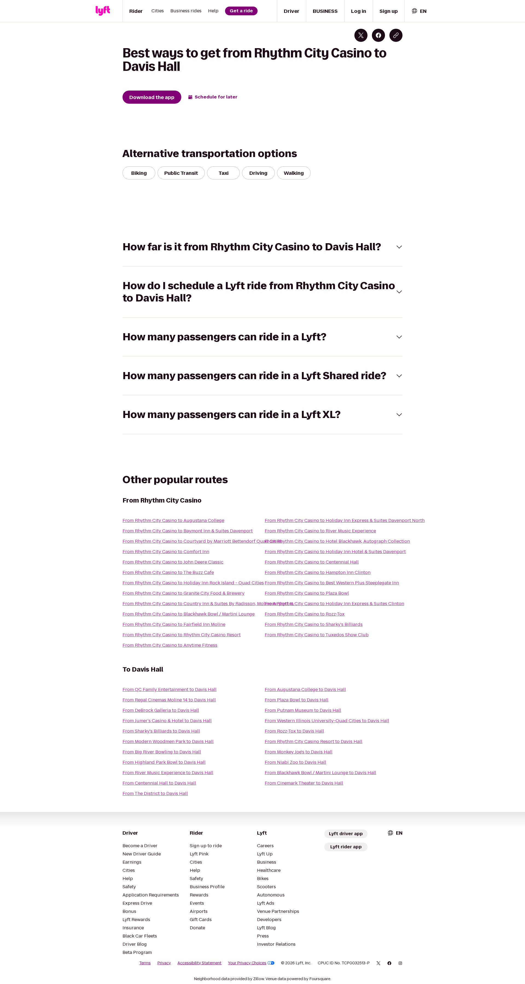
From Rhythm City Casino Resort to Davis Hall (313, 741)
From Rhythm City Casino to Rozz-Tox (305, 614)
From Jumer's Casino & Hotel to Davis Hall (167, 721)
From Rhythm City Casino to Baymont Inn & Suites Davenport (187, 531)
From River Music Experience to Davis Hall (167, 773)
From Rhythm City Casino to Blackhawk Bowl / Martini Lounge (188, 614)
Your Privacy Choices (247, 963)
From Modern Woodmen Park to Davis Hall (168, 741)
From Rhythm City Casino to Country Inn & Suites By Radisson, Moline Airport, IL (208, 603)
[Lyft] (103, 11)
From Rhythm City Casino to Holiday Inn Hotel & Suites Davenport (335, 551)
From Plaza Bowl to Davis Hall (296, 700)
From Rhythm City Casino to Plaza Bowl (307, 593)
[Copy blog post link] (395, 35)
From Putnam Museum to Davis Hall (303, 710)
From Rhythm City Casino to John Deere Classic (172, 562)
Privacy (164, 963)
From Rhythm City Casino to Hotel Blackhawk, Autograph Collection (337, 541)
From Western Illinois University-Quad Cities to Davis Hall (327, 721)
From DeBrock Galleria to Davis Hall (160, 710)
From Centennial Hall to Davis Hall (159, 783)
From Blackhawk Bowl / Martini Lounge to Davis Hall (320, 773)
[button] (262, 247)
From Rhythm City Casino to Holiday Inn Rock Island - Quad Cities (193, 583)
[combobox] (419, 11)
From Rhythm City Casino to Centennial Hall (312, 562)
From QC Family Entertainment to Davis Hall (169, 689)
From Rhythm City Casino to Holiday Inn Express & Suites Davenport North (345, 520)
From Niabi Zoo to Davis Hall (295, 762)
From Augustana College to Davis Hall (305, 689)
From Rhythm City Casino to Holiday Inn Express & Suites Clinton (334, 603)
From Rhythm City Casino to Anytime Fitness (169, 645)
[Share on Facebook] (378, 35)
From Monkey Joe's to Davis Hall (298, 752)
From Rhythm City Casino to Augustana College (173, 520)
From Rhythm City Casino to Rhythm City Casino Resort (181, 635)
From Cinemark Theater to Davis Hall (304, 783)
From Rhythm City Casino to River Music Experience (320, 531)
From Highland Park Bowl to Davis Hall (164, 762)
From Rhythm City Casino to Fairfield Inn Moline (173, 624)
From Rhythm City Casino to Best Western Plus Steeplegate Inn (332, 583)
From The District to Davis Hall (155, 793)
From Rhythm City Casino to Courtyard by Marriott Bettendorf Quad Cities (202, 541)
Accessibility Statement (199, 963)
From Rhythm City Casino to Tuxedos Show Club (317, 635)
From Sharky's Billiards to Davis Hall (161, 731)
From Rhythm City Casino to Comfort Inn (165, 551)
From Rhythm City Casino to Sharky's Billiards (314, 624)
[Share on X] (361, 35)
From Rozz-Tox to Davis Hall (294, 731)
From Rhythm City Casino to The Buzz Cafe (168, 572)
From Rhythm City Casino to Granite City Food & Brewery (183, 593)
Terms (145, 963)
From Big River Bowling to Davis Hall (161, 752)
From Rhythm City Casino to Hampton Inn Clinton (318, 572)
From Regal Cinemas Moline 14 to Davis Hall (169, 700)
